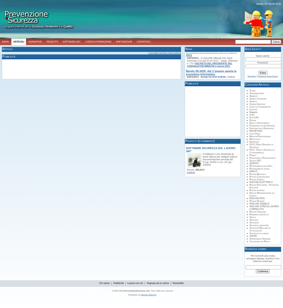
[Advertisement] (73, 69)
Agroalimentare (257, 93)
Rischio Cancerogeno (260, 176)
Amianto (253, 101)
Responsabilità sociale (260, 168)
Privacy (253, 155)
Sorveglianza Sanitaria (260, 238)
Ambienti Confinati (258, 98)
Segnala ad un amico (158, 283)
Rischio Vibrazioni (258, 211)
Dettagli (191, 172)
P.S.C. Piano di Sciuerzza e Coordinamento (262, 151)
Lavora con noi (135, 283)
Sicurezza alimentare (259, 225)
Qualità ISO (255, 160)
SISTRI (253, 236)
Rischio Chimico (257, 179)
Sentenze (254, 220)
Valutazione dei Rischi (260, 241)
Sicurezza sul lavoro (259, 233)
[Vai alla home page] (37, 30)
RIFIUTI (253, 171)
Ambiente (254, 96)
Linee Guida (255, 133)
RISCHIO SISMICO (259, 203)
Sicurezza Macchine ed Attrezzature (260, 229)
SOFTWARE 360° (72, 41)
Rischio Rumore (257, 201)
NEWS (5, 41)
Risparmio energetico (259, 214)
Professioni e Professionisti (262, 158)
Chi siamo (104, 283)
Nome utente (262, 56)
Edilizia (253, 120)
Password (262, 62)
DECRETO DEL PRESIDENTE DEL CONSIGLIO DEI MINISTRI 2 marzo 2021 (209, 63)
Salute (253, 217)
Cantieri (253, 109)
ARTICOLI (18, 41)
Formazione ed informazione (262, 125)
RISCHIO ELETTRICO (261, 182)
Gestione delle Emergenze (262, 128)
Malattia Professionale (260, 136)
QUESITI (254, 163)
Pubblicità (118, 283)
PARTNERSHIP (124, 41)
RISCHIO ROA (257, 198)
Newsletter (178, 283)
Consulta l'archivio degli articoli (164, 53)
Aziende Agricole (257, 104)
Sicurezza (254, 222)
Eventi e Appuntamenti (260, 123)
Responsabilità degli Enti (261, 166)
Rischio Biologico (258, 174)
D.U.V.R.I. (255, 117)
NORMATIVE (35, 41)
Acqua (252, 90)
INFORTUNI (256, 131)
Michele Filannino (149, 295)
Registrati (252, 76)
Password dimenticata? (268, 76)
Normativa (254, 141)
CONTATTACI (144, 41)
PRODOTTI (52, 41)
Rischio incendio (257, 190)
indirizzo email (260, 261)
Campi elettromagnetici (260, 106)
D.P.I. (252, 115)
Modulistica (255, 139)
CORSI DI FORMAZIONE (98, 41)
